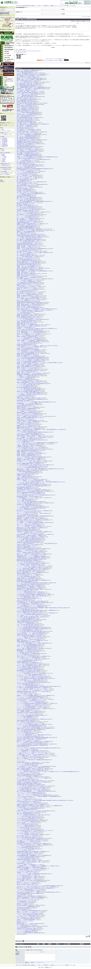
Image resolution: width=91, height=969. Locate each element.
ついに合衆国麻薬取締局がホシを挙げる (24, 901)
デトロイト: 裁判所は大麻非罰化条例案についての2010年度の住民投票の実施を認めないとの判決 (34, 744)
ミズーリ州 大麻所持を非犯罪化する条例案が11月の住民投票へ (28, 483)
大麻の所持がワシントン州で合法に (23, 396)
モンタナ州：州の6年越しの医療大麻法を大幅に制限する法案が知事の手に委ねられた (32, 631)
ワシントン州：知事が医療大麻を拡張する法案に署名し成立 (28, 816)
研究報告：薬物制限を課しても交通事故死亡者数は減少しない (28, 420)
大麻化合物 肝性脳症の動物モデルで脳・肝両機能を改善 (27, 662)
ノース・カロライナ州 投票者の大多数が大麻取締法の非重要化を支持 (30, 392)
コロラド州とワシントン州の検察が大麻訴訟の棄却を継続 (27, 433)
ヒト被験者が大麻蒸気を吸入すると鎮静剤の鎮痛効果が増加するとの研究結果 (31, 557)
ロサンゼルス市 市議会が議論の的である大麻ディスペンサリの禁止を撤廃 (30, 447)
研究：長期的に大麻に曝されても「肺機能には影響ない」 (27, 122)
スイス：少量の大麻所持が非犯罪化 (23, 312)
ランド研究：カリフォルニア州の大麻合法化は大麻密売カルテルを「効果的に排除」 (32, 724)
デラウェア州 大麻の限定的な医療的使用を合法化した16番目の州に (29, 619)
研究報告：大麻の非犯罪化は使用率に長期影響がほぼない (27, 266)
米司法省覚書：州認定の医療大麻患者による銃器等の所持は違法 (28, 571)
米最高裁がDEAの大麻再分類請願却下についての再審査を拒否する (29, 314)
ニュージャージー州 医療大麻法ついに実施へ (25, 590)
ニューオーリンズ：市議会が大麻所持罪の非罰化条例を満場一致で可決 (30, 681)
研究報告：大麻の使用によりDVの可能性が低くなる (26, 247)
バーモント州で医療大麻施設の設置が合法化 (25, 609)
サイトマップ (62, 5)
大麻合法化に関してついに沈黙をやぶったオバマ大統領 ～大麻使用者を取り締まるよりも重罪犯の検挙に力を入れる (38, 468)
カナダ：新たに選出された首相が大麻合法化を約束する (27, 238)
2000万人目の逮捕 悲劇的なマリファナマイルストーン (27, 927)
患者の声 (3, 150)
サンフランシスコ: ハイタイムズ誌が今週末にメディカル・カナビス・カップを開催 (32, 778)
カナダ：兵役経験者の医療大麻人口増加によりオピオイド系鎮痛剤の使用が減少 (31, 87)
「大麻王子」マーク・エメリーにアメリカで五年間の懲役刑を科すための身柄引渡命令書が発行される (35, 795)
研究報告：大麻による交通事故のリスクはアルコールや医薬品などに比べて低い (31, 333)
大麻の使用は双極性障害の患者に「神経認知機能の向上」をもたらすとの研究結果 (32, 855)
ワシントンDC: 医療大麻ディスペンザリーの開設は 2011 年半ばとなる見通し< (31, 751)
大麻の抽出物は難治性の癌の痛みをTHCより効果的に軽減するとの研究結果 (30, 851)
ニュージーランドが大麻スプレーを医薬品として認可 (26, 694)
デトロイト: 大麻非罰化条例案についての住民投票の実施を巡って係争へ (30, 750)
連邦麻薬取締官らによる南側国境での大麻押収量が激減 (27, 154)
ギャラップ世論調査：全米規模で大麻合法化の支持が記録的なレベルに (30, 298)
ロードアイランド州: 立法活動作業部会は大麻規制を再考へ (27, 846)
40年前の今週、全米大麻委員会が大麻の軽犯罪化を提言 (27, 530)
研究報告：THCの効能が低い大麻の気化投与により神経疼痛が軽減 (29, 453)
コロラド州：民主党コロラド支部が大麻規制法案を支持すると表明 (29, 501)
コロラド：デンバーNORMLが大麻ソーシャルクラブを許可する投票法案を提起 (31, 159)
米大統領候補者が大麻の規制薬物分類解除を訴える (26, 227)
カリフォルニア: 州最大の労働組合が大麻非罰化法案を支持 (27, 736)
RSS (89, 16)
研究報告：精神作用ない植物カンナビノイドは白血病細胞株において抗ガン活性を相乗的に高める (34, 308)
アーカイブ (84, 16)
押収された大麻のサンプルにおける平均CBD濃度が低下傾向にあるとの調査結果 (31, 656)
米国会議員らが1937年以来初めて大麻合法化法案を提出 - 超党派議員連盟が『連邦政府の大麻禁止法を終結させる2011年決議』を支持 (41, 607)
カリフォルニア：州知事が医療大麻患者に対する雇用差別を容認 (28, 932)
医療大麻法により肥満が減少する (23, 204)
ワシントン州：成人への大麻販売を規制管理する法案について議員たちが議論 (31, 664)
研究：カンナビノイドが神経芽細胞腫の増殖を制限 (26, 135)
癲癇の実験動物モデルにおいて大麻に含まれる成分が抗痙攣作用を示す (30, 670)
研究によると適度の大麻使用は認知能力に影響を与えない (27, 837)
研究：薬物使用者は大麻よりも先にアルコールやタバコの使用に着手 (29, 181)
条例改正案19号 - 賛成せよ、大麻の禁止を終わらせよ (26, 740)
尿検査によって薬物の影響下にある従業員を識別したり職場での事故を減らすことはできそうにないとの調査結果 (37, 805)
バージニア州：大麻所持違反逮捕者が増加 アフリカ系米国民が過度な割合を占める (32, 201)
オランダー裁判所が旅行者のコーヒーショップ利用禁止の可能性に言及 (30, 679)
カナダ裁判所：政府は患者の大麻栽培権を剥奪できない (27, 158)
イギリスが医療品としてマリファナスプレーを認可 (26, 772)
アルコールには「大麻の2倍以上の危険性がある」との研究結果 (28, 561)
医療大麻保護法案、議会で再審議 (23, 400)
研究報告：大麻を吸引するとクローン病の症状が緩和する (27, 367)
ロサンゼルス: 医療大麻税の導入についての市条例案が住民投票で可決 (29, 653)
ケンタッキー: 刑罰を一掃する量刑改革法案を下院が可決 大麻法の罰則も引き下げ (32, 648)
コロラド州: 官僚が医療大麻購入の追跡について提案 (26, 730)
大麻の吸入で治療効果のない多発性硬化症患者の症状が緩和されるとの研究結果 (31, 548)
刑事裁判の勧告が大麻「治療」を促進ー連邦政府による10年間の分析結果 (30, 601)
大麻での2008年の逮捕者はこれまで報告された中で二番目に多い (28, 905)
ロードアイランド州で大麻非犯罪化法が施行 (25, 386)
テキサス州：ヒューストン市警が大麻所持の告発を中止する (28, 213)
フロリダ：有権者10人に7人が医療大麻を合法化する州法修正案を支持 (29, 394)
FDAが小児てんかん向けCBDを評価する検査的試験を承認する (28, 307)
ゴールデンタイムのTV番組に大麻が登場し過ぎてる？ (26, 826)
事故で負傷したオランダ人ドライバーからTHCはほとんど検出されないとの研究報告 (32, 510)
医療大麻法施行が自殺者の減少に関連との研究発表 (26, 529)
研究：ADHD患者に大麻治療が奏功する (24, 232)
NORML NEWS (19, 934)
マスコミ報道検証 (3, 171)
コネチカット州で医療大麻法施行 (23, 441)
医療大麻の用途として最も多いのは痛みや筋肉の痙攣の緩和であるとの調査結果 (31, 580)
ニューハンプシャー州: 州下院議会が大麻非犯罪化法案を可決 (28, 829)
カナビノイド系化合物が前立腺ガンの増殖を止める (26, 918)
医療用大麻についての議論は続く (23, 903)
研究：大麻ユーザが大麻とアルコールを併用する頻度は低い (28, 192)
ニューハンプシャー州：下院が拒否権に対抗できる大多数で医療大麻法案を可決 (31, 485)
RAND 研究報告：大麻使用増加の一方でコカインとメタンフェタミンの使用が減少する (32, 278)
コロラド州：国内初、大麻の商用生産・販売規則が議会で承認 (28, 365)
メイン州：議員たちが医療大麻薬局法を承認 (25, 809)
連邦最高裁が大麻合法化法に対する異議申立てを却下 (26, 147)
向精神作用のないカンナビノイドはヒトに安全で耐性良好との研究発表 (30, 551)
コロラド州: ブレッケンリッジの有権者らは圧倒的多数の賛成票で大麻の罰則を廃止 (32, 873)
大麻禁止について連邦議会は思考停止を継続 (25, 430)
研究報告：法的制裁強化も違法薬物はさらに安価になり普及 (28, 316)
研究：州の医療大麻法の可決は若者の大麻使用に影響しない (28, 151)
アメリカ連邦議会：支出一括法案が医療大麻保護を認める (27, 200)
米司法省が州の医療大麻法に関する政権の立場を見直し (27, 598)
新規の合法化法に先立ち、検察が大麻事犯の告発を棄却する (28, 438)
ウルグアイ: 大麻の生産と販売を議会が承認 (25, 290)
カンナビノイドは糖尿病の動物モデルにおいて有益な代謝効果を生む (29, 339)
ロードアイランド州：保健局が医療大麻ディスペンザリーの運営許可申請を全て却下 (32, 734)
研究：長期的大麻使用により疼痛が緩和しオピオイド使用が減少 (28, 162)
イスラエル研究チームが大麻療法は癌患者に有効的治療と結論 (28, 540)
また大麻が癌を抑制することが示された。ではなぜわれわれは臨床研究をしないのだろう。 (33, 754)
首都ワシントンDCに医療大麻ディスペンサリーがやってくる (28, 758)
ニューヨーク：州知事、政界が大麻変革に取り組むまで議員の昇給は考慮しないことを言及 (33, 443)
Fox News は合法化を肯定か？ (22, 894)
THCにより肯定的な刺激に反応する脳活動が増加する (26, 320)
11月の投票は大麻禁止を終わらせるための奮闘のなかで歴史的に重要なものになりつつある (33, 780)
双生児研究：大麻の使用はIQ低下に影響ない (25, 183)
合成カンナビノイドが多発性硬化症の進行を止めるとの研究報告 (28, 525)
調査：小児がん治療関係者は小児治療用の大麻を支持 (26, 99)
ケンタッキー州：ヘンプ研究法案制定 (24, 378)
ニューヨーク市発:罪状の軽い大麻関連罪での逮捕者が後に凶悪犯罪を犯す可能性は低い (32, 432)
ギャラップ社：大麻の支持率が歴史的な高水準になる (26, 242)
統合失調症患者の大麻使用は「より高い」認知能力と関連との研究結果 (30, 633)
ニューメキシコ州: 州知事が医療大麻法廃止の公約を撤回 (27, 660)
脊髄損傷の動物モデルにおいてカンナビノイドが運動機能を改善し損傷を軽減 (31, 556)
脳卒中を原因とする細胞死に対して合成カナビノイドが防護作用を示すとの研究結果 (32, 519)
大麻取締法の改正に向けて (5, 163)
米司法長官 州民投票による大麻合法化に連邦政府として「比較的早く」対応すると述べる (33, 436)
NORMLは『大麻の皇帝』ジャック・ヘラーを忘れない (27, 822)
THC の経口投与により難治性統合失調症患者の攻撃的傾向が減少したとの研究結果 (32, 687)
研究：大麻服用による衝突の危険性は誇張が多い (26, 152)
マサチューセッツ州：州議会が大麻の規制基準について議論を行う (29, 890)
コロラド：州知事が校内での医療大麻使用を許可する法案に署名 (28, 96)
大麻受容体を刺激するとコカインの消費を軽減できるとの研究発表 (29, 586)
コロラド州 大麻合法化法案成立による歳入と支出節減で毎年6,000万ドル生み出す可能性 (33, 464)
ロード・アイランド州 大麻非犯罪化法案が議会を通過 (26, 512)
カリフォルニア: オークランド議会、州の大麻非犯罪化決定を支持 (29, 792)
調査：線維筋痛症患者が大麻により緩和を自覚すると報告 (27, 269)
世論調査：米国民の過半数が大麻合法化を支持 (25, 185)
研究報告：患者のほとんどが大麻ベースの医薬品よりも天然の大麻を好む (30, 303)
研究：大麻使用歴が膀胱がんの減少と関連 (24, 100)
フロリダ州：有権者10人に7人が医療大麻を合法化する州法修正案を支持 (30, 399)
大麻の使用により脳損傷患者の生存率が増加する (26, 210)
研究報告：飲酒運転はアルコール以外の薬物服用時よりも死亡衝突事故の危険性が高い (32, 270)
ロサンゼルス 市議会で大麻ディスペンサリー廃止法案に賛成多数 (28, 493)
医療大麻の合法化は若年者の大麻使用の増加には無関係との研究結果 (29, 559)
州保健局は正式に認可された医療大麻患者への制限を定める (28, 928)
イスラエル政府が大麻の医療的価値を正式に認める (26, 576)
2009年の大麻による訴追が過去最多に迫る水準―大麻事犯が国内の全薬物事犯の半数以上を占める (34, 737)
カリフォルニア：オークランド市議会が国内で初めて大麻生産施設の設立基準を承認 (32, 759)
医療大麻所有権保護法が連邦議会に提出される (25, 487)
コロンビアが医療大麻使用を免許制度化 (24, 194)
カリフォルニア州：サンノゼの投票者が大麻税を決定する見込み (28, 817)
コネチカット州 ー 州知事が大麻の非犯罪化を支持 (26, 654)
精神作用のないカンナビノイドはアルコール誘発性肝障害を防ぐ (28, 289)
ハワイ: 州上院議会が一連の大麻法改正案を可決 (25, 652)
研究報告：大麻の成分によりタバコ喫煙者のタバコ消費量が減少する (29, 325)
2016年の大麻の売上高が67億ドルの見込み (24, 173)
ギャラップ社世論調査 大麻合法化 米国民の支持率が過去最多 (28, 564)
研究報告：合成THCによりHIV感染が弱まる (25, 371)
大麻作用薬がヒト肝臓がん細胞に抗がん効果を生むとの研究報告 (28, 459)
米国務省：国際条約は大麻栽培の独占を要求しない (26, 120)
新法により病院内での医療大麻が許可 (24, 116)
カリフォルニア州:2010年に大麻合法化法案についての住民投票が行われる (30, 839)
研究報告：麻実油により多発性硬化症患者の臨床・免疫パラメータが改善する (31, 353)
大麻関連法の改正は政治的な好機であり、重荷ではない (27, 859)
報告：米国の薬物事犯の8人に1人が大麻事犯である (26, 219)
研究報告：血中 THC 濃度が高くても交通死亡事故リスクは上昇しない (29, 273)
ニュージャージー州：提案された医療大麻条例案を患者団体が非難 (29, 725)
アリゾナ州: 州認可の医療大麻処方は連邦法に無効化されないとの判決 (29, 370)
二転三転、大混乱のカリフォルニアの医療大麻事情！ (26, 577)
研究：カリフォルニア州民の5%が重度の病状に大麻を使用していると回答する (31, 211)
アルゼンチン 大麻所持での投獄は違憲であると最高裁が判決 (28, 914)
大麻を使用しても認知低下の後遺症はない (24, 546)
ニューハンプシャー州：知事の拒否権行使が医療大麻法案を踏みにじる (30, 467)
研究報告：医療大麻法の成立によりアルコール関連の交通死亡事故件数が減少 (31, 331)
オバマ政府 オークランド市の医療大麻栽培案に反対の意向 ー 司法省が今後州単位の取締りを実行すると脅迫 (36, 686)
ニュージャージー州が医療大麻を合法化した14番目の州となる (28, 831)
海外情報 (17, 17)
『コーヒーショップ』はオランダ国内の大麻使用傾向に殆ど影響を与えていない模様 (32, 567)
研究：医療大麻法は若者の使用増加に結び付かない (26, 259)
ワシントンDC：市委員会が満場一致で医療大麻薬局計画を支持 (28, 808)
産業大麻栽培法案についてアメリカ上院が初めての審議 (27, 403)
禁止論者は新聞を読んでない (22, 863)
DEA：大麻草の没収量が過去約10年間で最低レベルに (26, 318)
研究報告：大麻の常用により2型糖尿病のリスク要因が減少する (28, 363)
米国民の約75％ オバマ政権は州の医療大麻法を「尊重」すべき (28, 550)
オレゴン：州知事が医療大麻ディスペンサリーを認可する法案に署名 (29, 332)
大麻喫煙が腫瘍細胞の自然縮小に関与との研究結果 (26, 641)
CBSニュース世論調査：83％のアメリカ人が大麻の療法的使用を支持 (29, 413)
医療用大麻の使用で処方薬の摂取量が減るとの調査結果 (27, 560)
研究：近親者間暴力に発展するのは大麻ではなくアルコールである (29, 291)
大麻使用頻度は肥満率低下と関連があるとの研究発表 (26, 573)
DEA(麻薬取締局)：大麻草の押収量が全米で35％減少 (26, 488)
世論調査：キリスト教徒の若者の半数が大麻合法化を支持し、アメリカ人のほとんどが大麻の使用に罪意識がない (37, 362)
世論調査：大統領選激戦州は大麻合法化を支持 (25, 109)
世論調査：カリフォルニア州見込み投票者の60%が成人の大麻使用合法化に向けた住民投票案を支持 (35, 156)
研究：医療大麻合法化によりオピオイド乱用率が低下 (26, 130)
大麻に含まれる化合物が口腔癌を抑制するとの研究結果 (27, 775)
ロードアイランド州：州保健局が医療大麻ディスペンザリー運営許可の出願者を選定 (32, 643)
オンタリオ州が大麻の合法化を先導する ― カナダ (26, 875)
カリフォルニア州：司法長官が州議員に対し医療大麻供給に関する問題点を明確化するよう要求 (34, 582)
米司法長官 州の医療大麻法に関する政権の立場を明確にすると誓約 (29, 611)
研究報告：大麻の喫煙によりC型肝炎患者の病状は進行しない (28, 336)
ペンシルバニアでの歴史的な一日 (23, 850)
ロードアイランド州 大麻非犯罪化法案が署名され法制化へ (28, 505)
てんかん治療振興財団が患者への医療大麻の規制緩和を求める (28, 282)
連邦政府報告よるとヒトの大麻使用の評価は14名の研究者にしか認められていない (32, 589)
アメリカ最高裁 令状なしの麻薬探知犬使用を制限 (26, 377)
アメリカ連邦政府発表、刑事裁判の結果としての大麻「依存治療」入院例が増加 (31, 789)
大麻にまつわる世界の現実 (5, 152)
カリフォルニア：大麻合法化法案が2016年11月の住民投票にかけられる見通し (31, 82)
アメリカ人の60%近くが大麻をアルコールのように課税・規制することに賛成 (31, 658)
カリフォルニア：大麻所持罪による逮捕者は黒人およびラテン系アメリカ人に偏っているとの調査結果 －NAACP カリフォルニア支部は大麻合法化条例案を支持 (46, 771)
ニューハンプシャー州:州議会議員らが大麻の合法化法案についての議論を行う (31, 834)
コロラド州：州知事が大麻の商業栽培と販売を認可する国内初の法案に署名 (30, 358)
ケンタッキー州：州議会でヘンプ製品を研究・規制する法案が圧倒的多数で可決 (31, 383)
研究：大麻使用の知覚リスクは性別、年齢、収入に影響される (28, 83)
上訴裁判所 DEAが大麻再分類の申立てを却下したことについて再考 (29, 446)
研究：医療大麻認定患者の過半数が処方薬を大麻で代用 (27, 84)
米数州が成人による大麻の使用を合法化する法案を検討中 (27, 415)
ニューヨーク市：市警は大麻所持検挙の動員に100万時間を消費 (28, 390)
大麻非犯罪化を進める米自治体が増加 (24, 145)
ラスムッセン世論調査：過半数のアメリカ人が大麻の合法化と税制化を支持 (30, 506)
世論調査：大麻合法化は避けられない (24, 272)
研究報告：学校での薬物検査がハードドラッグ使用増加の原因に (28, 356)
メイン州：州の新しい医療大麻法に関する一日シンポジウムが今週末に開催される (32, 787)
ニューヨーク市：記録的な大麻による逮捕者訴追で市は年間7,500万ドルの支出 (31, 636)
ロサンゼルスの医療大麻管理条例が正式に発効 (25, 779)
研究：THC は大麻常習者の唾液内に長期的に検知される (27, 260)
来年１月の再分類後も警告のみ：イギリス (24, 924)
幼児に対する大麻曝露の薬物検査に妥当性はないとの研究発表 (28, 463)
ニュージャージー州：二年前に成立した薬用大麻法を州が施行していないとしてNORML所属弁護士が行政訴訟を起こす (38, 481)
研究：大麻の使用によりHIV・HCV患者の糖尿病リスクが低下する (29, 75)
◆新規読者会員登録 (4, 13)
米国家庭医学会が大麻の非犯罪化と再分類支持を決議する (27, 244)
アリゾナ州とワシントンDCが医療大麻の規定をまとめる (27, 623)
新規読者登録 (24, 5)
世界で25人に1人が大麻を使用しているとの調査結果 (26, 882)
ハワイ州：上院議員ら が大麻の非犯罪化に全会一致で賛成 (27, 404)
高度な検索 (2, 181)
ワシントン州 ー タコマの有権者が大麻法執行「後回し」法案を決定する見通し (31, 593)
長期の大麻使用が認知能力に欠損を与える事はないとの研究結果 (28, 585)
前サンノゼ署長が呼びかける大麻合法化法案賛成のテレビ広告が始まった (30, 721)
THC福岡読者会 (4, 138)
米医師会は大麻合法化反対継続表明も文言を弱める (26, 301)
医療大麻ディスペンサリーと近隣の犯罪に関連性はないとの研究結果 (29, 535)
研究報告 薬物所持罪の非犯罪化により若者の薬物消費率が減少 (28, 434)
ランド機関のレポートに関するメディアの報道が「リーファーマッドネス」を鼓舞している (33, 753)
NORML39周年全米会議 (21, 746)
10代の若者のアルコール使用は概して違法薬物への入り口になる (28, 517)
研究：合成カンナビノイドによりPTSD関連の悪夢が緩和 (27, 113)
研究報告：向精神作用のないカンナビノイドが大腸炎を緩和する (28, 407)
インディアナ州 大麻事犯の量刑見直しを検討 (25, 597)
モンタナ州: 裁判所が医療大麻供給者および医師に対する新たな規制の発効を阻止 (31, 595)
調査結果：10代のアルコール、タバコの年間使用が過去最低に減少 (29, 297)
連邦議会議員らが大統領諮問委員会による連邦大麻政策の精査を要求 (29, 374)
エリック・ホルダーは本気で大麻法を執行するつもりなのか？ (28, 723)
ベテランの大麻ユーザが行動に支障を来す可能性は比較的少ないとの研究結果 (31, 563)
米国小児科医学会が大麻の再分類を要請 (24, 121)
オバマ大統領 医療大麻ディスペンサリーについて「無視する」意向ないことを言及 (32, 497)
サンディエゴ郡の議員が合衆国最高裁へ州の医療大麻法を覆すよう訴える (30, 926)
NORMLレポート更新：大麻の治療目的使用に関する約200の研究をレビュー (30, 665)
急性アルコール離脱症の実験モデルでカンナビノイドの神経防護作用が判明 (30, 572)
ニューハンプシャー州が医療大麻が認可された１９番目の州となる (29, 337)
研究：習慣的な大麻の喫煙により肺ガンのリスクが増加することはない (30, 251)
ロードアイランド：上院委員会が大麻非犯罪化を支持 (26, 825)
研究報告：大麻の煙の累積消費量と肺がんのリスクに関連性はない (29, 366)
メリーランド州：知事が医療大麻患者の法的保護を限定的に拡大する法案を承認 (31, 627)
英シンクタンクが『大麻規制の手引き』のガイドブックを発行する (29, 299)
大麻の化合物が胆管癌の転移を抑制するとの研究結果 (26, 801)
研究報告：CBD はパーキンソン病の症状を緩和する (26, 265)
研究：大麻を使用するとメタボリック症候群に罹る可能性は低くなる (29, 214)
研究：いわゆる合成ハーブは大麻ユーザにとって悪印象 (27, 133)
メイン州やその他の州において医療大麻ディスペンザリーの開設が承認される (31, 767)
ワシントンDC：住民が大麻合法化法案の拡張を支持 (26, 172)
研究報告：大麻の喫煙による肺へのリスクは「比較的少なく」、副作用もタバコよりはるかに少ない (35, 345)
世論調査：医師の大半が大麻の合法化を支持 (25, 274)
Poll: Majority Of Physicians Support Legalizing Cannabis (28, 50)
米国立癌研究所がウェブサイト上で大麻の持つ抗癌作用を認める (28, 639)
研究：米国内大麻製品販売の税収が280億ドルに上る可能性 (27, 117)
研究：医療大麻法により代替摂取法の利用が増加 (26, 138)
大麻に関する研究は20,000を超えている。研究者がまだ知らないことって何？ (31, 762)
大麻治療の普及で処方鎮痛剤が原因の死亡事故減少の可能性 (28, 542)
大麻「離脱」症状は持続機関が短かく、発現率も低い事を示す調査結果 (30, 897)
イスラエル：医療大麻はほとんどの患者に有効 (25, 108)
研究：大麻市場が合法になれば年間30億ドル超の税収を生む (28, 221)
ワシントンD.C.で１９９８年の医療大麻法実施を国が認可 (27, 848)
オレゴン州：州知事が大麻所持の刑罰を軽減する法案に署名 (28, 329)
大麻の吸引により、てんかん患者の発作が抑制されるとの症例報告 (29, 458)
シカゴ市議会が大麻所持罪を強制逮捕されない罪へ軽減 (27, 471)
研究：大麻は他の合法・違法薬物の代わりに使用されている (28, 293)
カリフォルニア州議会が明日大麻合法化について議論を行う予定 (28, 876)
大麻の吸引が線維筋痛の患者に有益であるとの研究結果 (27, 620)
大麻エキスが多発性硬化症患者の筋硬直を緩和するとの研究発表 (28, 492)
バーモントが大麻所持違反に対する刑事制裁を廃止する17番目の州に (29, 352)
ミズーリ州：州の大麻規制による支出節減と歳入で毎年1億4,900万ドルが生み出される (32, 449)
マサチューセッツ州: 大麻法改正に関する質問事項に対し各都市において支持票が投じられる (33, 708)
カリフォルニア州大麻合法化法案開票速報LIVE (25, 716)
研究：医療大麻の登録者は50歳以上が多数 (24, 179)
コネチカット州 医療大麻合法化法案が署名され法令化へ (27, 476)
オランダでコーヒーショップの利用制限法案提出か (26, 906)
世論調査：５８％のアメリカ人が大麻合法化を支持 (26, 425)
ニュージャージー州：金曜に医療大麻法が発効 (25, 733)
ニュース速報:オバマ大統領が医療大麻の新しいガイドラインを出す (29, 889)
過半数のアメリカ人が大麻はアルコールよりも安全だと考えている (29, 911)
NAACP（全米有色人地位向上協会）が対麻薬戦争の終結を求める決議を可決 (30, 584)
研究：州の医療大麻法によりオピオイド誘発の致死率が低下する (28, 234)
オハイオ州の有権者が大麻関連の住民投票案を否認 (26, 226)
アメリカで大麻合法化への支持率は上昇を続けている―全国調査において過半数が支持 (32, 844)
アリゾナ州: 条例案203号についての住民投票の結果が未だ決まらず (29, 700)
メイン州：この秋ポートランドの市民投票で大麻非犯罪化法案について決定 (30, 341)
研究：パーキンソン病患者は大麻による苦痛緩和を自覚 (27, 70)
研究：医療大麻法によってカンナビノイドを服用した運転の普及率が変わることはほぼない (33, 230)
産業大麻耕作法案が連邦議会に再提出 (24, 405)
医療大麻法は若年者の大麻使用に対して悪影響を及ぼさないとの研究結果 (30, 536)
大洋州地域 (3, 159)
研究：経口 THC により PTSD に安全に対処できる (26, 257)
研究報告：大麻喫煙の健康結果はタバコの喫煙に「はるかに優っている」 (30, 382)
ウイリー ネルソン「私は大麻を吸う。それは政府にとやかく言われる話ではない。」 (32, 565)
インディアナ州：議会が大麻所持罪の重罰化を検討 (26, 384)
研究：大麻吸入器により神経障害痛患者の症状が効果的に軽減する (29, 239)
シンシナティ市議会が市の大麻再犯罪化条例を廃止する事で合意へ (29, 671)
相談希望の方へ (47, 5)
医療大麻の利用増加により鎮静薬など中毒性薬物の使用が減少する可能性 (30, 470)
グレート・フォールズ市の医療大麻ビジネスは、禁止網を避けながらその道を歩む (32, 704)
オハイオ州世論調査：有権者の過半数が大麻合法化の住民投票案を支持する (30, 236)
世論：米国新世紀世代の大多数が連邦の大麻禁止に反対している (28, 255)
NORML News (73, 21)
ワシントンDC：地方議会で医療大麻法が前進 (25, 514)
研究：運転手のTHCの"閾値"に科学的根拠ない (25, 118)
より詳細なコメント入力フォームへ (36, 962)
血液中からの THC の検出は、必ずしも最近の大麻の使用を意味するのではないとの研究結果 (33, 888)
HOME (17, 5)
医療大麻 (2, 148)
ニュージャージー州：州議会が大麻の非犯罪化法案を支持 (27, 472)
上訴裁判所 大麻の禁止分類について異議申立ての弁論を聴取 (28, 445)
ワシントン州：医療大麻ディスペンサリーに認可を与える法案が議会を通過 (30, 632)
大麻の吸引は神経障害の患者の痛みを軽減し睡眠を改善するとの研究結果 (30, 745)
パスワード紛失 (7, 11)
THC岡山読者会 (4, 139)
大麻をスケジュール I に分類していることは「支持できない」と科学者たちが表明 (31, 513)
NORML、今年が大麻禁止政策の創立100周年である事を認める (28, 624)
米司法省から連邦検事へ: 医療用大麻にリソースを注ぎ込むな (28, 879)
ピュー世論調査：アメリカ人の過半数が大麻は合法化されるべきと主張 (30, 375)
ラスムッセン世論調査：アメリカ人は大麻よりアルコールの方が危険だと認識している (32, 437)
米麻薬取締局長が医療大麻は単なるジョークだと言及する (27, 222)
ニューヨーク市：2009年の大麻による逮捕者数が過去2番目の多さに (29, 821)
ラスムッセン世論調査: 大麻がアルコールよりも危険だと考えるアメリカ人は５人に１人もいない (34, 755)
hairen (81, 21)
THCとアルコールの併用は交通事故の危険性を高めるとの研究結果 (29, 729)
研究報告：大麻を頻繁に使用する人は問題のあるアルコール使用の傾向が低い (31, 268)
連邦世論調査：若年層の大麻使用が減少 (24, 196)
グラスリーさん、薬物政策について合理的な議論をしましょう (28, 864)
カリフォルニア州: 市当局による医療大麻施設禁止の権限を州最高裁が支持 (30, 357)
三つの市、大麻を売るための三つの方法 (24, 902)
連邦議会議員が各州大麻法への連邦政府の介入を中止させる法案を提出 (30, 426)
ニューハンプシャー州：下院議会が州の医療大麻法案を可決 (28, 647)
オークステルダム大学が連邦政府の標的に (24, 509)
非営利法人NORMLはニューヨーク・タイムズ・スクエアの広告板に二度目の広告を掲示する (33, 810)
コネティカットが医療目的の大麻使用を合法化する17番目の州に (28, 552)
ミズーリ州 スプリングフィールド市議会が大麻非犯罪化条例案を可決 (29, 462)
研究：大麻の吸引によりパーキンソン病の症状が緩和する (27, 277)
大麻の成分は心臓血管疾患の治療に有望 (24, 661)
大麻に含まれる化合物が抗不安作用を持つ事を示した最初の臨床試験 (29, 738)
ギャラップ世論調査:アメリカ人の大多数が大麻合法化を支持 (28, 411)
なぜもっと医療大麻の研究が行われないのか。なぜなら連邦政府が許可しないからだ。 (32, 830)
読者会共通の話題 (4, 145)
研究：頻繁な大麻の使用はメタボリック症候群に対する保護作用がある (30, 139)
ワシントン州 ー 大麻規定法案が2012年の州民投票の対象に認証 (28, 538)
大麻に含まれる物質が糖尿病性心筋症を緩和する (26, 683)
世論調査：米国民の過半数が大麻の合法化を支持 (26, 101)
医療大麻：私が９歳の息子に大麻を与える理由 (25, 884)
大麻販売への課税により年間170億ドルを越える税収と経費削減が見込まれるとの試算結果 (33, 728)
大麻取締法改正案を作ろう (6, 165)
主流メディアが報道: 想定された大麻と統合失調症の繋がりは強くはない (30, 910)
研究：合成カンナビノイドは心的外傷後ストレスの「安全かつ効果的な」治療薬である (32, 252)
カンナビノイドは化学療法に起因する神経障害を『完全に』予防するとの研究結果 (32, 568)
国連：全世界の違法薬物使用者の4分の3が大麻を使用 (26, 387)
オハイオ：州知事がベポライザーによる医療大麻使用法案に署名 (28, 93)
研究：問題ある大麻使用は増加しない (24, 163)
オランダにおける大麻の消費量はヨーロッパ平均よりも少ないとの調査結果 (30, 868)
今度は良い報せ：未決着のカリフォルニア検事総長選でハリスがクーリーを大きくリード (33, 699)
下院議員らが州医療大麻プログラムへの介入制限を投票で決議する (29, 261)
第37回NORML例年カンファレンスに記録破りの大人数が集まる (28, 923)
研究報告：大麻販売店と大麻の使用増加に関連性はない (27, 454)
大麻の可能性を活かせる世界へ (6, 167)
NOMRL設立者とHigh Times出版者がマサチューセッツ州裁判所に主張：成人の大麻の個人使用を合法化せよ (36, 892)
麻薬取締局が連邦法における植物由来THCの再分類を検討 (27, 649)
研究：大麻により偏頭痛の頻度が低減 (24, 189)
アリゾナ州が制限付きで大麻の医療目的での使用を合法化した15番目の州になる (31, 698)
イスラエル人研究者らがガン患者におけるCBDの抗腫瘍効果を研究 (29, 193)
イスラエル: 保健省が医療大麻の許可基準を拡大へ (26, 847)
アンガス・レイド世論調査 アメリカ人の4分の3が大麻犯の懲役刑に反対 (31, 480)
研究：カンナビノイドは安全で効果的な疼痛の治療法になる (28, 215)
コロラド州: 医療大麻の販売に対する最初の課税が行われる (27, 818)
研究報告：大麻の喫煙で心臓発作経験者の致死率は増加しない (28, 417)
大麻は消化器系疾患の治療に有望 (23, 128)
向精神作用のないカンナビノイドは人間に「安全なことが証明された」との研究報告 (32, 460)
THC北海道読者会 (4, 140)
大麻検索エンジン (34, 5)
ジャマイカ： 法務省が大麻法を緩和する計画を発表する (27, 249)
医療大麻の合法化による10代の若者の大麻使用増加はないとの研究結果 (30, 527)
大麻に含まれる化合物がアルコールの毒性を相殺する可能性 (28, 917)
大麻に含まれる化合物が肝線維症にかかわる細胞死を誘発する (28, 603)
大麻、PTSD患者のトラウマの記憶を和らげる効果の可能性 (27, 521)
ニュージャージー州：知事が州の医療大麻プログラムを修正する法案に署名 (30, 319)
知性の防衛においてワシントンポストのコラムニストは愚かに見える (29, 881)
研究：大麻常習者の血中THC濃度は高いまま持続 (26, 76)
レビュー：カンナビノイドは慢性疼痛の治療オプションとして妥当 (29, 171)
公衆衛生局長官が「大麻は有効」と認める (24, 97)
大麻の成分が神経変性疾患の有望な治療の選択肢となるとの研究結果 (29, 588)
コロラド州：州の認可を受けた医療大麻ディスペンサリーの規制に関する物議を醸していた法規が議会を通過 (36, 796)
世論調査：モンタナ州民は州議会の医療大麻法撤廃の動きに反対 (28, 645)
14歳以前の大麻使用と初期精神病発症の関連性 (25, 622)
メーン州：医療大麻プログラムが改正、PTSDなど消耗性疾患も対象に (29, 346)
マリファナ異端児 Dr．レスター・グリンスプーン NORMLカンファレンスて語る (31, 615)
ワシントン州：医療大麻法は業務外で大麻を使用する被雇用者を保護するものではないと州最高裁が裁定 (36, 610)
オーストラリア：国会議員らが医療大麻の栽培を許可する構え (28, 166)
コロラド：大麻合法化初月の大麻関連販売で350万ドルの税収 (28, 280)
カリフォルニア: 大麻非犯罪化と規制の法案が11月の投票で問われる (29, 812)
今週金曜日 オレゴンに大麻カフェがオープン (25, 872)
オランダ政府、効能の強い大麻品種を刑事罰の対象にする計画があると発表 (30, 569)
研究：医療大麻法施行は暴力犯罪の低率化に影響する (26, 264)
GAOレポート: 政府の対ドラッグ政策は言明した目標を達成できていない (30, 369)
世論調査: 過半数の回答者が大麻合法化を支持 (25, 474)
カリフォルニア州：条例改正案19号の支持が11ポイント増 (27, 732)
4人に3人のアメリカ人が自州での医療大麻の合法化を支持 (27, 626)
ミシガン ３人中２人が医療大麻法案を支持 (25, 931)
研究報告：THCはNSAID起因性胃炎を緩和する (25, 348)
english (74, 5)
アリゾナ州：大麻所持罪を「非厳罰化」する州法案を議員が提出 (28, 666)
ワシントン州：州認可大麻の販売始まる (24, 253)
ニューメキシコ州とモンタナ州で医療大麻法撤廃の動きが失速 (28, 644)
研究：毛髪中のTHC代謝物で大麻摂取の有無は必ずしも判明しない (29, 240)
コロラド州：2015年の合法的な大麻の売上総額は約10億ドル (28, 164)
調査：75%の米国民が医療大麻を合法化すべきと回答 (26, 80)
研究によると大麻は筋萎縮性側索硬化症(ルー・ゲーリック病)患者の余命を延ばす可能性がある (34, 791)
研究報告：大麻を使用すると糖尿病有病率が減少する (26, 455)
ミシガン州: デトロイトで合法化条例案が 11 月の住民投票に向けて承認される (31, 776)
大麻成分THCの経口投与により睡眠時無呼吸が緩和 (26, 408)
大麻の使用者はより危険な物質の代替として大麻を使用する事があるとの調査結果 (32, 843)
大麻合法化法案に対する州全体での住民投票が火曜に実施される (28, 712)
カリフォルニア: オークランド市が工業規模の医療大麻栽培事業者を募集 (30, 696)
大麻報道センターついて (54, 5)
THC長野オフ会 (4, 146)
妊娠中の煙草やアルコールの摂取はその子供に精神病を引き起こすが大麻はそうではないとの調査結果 (35, 886)
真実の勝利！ (19, 922)
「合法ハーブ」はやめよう (6, 130)
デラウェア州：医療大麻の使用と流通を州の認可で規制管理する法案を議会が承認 (32, 628)
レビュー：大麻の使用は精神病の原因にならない (26, 160)
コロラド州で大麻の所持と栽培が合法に (24, 409)
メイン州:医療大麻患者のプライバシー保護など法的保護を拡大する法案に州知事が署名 (32, 602)
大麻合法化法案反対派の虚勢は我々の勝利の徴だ (26, 720)
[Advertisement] (52, 64)
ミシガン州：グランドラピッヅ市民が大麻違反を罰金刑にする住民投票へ (30, 466)
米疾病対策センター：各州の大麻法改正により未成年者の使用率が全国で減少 (31, 88)
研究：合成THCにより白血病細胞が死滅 (24, 167)
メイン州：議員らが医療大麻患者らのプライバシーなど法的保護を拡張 (30, 606)
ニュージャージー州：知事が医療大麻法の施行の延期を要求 (28, 763)
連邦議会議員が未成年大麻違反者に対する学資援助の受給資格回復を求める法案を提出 (32, 168)
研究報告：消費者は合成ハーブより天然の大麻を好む (26, 451)
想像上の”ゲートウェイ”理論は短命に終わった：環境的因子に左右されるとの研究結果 (32, 741)
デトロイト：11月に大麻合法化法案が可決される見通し (27, 799)
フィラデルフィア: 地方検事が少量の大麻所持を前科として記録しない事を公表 (31, 814)
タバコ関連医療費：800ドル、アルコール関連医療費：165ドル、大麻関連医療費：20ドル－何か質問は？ (36, 865)
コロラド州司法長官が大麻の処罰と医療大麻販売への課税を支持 (28, 856)
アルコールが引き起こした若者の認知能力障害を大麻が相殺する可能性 (30, 715)
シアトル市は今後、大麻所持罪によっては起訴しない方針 (27, 833)
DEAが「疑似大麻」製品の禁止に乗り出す (24, 692)
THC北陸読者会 (4, 141)
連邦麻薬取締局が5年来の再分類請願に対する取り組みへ (27, 141)
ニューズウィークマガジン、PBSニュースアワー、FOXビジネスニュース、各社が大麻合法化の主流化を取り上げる (37, 885)
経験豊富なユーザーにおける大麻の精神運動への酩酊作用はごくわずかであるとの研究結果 (33, 695)
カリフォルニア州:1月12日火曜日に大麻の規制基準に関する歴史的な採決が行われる (32, 838)
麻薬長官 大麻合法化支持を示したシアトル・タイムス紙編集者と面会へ (30, 640)
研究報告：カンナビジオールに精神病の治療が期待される (27, 294)
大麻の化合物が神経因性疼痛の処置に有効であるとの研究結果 (28, 893)
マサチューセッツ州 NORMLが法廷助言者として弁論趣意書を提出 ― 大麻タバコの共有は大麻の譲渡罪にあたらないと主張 (39, 429)
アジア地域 (3, 157)
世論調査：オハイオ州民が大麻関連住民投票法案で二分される (28, 231)
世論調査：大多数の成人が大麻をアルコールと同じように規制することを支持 (31, 373)
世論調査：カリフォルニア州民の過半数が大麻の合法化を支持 (28, 104)
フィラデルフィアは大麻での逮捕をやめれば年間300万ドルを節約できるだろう (31, 860)
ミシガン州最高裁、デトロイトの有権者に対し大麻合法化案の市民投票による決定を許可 (33, 522)
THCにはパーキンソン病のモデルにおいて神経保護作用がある (28, 523)
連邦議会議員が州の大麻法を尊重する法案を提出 (26, 379)
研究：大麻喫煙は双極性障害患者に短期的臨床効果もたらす (28, 86)
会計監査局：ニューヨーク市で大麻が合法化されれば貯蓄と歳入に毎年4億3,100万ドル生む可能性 (34, 328)
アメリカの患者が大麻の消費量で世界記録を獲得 (26, 858)
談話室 (29, 5)
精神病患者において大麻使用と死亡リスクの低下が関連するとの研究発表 (30, 518)
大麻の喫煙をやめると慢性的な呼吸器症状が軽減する (26, 504)
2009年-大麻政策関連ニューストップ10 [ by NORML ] (26, 842)
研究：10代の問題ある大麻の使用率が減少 (24, 105)
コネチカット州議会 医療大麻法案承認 (24, 500)
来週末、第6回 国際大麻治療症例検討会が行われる (26, 813)
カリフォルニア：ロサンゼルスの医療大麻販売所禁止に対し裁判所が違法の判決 (31, 682)
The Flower (19, 761)
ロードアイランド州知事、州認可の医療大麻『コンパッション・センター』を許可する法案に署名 (34, 543)
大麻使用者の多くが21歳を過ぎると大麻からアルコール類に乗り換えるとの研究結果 (32, 531)
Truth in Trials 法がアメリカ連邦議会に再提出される (26, 871)
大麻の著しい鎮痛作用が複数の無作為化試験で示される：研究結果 (29, 635)
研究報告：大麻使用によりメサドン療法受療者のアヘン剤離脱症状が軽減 (30, 340)
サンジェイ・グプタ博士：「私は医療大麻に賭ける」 (26, 281)
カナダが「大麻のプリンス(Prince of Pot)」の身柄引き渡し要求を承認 (29, 793)
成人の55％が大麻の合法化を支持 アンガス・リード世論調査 (28, 574)
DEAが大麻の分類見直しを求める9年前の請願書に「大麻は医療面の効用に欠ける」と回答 (33, 594)
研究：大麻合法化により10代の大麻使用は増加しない (26, 129)
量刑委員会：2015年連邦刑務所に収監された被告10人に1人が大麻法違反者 (30, 74)
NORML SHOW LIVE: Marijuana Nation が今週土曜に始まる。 (28, 913)
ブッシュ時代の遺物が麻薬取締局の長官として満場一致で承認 (28, 669)
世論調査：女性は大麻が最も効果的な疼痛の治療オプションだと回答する (30, 223)
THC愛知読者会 (4, 144)
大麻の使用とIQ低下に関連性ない (23, 188)
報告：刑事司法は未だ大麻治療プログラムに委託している (27, 202)
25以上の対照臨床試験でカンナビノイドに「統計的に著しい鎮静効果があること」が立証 (33, 534)
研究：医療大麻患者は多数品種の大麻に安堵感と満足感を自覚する (29, 263)
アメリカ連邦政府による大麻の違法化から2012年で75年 (27, 424)
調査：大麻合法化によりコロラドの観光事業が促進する (27, 197)
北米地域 (3, 160)
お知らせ (20, 5)
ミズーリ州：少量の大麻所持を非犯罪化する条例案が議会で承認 (28, 361)
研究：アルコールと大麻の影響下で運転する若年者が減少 (27, 198)
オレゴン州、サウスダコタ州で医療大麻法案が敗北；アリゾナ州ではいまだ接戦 (31, 707)
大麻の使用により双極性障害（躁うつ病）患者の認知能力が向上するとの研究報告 (32, 484)
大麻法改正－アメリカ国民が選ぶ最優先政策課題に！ (26, 919)
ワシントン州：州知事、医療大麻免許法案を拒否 (26, 618)
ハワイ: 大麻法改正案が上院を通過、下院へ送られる (26, 827)
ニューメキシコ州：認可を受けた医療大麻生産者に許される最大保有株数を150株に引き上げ (33, 678)
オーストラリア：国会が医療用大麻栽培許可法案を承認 (27, 155)
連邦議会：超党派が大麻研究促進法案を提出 (25, 71)
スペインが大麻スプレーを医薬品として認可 (25, 749)
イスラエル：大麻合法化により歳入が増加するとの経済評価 (28, 311)
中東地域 (3, 155)
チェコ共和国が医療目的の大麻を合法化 (24, 395)
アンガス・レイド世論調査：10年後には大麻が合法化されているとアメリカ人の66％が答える (34, 416)
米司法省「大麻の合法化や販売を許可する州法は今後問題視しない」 (29, 349)
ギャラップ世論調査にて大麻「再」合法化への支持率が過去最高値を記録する (31, 880)
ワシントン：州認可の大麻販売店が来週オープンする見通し (28, 256)
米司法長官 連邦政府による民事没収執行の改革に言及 (27, 114)
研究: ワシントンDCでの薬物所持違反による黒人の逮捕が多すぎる (29, 335)
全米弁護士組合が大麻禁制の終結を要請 (24, 344)
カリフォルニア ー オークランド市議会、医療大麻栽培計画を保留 (29, 674)
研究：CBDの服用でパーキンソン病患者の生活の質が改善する (28, 150)
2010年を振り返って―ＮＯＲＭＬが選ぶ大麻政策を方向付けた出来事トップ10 (31, 675)
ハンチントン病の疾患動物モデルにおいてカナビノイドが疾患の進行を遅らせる (31, 605)
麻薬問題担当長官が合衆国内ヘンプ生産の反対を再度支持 (27, 496)
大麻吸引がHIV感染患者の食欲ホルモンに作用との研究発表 (27, 544)
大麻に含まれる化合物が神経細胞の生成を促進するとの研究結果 (28, 774)
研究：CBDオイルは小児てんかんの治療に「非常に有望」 (27, 176)
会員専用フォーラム (68, 5)
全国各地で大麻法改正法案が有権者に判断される (26, 709)
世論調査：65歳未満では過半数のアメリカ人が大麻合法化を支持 (28, 428)
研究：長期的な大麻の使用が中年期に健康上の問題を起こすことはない (30, 103)
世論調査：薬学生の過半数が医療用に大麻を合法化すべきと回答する (29, 235)
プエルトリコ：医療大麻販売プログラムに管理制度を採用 (27, 175)
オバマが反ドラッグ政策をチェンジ (23, 797)
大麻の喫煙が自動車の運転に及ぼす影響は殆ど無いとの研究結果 (28, 784)
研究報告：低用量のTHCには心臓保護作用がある (26, 422)
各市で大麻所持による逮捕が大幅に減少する (25, 205)
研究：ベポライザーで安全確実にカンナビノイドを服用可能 (28, 177)
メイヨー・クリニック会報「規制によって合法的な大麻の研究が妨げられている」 (32, 526)
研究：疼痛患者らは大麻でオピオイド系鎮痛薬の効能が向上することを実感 (30, 124)
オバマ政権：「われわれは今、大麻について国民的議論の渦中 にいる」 (30, 421)
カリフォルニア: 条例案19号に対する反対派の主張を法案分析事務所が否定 (30, 757)
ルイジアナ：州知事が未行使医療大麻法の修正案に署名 (27, 112)
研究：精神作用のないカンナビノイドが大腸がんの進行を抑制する (29, 209)
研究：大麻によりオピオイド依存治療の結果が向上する (27, 206)
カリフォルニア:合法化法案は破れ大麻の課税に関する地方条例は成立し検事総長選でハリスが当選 (34, 703)
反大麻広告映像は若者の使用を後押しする (24, 907)
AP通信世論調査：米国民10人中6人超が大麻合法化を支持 (27, 142)
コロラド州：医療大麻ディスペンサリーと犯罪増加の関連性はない (29, 657)
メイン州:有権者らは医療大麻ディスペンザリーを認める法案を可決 (29, 869)
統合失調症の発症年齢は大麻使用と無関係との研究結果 (27, 783)
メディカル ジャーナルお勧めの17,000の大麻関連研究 (26, 930)
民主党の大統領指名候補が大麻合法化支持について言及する (28, 243)
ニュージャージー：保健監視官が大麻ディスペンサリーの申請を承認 (29, 637)
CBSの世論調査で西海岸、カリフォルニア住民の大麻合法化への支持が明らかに (31, 806)
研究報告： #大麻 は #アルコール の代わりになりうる (26, 285)
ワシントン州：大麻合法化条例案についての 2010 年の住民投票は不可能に (30, 770)
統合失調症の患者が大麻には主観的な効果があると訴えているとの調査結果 (30, 804)
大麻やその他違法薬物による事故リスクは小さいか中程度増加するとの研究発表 (31, 489)
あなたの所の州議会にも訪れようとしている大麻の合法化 (27, 835)
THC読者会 (2, 136)
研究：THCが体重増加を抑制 (22, 180)
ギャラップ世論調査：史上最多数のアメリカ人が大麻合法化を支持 (29, 711)
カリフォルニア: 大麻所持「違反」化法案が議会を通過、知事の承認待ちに (30, 742)
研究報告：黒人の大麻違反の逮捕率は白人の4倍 (25, 354)
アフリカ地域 (3, 156)
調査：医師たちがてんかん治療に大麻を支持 (25, 126)
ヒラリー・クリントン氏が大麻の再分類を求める (26, 217)
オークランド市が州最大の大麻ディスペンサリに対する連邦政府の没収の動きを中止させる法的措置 (35, 442)
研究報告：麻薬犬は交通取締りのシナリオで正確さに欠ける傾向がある (30, 276)
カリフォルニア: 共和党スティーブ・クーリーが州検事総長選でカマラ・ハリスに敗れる (33, 690)
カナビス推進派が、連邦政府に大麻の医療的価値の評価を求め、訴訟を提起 (30, 616)
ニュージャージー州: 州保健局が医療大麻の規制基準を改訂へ (28, 685)
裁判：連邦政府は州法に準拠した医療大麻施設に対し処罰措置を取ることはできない (32, 228)
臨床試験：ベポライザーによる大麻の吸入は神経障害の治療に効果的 (29, 78)
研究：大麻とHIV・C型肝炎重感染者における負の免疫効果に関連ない (29, 134)
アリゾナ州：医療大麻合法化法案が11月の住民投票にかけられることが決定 (30, 788)
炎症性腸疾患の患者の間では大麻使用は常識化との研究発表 (28, 578)
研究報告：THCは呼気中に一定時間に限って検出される (27, 306)
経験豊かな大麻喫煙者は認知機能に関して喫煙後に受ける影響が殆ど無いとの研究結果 (32, 768)
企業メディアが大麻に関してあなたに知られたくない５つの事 (28, 898)
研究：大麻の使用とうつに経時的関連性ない (25, 125)
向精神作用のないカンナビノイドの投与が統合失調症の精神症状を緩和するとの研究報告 (33, 491)
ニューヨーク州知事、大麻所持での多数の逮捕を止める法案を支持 (29, 539)
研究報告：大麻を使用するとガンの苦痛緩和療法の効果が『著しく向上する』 (31, 324)
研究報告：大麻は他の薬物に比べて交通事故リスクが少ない (28, 315)
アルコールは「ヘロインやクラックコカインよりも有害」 (27, 713)
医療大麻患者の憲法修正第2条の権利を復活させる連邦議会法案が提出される (31, 302)
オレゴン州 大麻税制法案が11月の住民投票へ (25, 498)
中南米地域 (3, 161)
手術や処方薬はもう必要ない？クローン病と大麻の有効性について (29, 555)
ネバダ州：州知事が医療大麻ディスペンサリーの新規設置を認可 (28, 350)
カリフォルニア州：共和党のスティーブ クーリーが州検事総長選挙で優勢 (30, 702)
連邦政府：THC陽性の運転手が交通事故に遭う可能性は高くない (28, 92)
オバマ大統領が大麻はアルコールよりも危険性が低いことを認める (29, 286)
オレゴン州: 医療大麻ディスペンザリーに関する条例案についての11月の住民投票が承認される (34, 766)
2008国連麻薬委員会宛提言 (6, 169)
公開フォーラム (40, 5)
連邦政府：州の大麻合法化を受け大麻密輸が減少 (26, 107)
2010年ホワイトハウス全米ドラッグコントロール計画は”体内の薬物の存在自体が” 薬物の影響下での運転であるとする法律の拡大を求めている (43, 800)
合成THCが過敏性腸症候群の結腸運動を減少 (25, 581)
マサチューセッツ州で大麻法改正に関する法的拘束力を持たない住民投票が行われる (32, 719)
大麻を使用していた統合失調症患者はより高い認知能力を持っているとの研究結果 (32, 782)
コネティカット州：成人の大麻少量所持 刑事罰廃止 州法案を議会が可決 (30, 614)
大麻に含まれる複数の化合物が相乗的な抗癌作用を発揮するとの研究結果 (30, 820)
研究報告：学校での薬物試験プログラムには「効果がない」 (28, 287)
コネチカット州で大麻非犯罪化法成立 (24, 599)
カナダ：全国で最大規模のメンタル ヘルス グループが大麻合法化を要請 (30, 184)
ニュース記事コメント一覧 (6, 134)
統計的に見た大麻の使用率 (21, 909)
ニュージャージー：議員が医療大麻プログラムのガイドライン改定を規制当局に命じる (32, 673)
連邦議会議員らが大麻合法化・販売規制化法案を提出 (26, 412)
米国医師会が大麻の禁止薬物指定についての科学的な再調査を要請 (29, 867)
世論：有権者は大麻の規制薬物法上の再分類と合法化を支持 (28, 146)
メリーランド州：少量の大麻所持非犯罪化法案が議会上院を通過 (28, 388)
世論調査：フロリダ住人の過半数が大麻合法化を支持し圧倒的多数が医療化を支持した (32, 248)
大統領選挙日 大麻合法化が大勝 (23, 475)
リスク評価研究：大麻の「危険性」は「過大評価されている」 (28, 91)
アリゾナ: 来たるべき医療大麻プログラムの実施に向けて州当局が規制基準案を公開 (32, 677)
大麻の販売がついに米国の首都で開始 (24, 327)
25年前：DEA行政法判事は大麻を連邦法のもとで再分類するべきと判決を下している (32, 310)
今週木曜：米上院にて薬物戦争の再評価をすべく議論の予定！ (28, 852)
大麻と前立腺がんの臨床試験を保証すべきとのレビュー (27, 547)
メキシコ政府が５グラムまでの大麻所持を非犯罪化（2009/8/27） (28, 915)
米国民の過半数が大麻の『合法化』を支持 (24, 323)
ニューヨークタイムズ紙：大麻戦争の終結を (25, 717)
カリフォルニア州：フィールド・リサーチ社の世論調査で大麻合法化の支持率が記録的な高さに (34, 401)
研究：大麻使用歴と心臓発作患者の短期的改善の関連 (26, 137)
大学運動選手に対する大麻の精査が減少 (24, 190)
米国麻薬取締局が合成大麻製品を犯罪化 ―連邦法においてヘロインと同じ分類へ (31, 691)
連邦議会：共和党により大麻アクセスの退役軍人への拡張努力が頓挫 (29, 79)
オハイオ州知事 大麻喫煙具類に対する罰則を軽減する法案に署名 (29, 508)
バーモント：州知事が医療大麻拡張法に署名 (25, 95)
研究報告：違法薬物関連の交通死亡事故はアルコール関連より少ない (29, 295)
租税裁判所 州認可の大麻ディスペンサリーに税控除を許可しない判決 (30, 479)
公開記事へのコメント (4, 132)
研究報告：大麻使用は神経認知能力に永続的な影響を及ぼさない (28, 450)
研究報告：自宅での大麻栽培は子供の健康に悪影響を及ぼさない (28, 391)
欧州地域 (3, 154)
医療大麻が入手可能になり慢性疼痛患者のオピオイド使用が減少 (28, 143)
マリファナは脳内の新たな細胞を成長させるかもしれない (27, 854)
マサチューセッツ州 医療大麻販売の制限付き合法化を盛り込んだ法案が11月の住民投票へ (33, 502)
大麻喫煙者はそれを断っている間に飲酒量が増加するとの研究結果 (29, 896)
